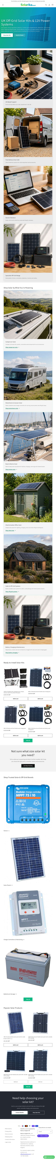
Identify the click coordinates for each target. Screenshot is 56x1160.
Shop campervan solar (12, 347)
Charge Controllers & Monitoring (13, 939)
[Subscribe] (50, 1131)
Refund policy (8, 1128)
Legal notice (8, 1142)
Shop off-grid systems (11, 591)
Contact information (10, 1139)
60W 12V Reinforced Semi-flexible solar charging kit (39, 691)
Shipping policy (8, 1136)
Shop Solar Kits (7, 35)
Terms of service (9, 1134)
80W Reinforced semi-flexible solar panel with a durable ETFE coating (15, 1075)
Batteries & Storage (9, 994)
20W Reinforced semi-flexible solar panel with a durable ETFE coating (40, 1037)
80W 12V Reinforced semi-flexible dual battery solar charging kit (39, 729)
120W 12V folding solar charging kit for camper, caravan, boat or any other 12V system (14, 692)
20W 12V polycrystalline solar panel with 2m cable (14, 1036)
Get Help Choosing (28, 765)
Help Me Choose (19, 35)
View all (28, 740)
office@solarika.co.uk (25, 1154)
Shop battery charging (12, 652)
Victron (6, 831)
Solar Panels (7, 885)
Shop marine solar (10, 469)
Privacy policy (8, 1131)
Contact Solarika (20, 1112)
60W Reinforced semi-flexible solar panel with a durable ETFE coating (40, 1075)
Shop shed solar (10, 530)
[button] (2, 4)
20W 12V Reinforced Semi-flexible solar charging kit (15, 728)
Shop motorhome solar (12, 408)
